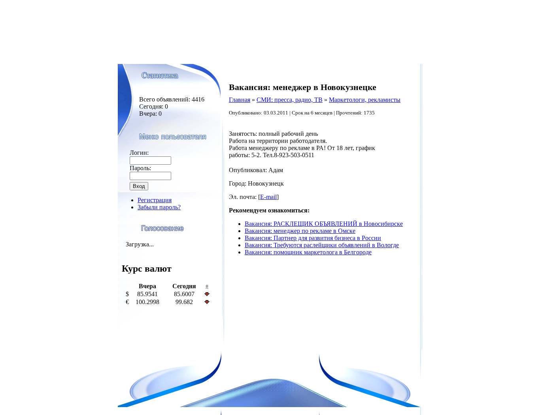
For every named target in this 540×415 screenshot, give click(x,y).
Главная (239, 99)
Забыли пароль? (159, 207)
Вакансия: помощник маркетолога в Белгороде (308, 252)
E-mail (268, 196)
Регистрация (155, 200)
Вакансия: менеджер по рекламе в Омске (300, 230)
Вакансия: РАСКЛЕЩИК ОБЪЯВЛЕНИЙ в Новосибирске (324, 223)
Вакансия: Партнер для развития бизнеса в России (313, 238)
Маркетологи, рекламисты (364, 99)
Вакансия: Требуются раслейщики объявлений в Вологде (322, 245)
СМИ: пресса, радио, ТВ (290, 99)
